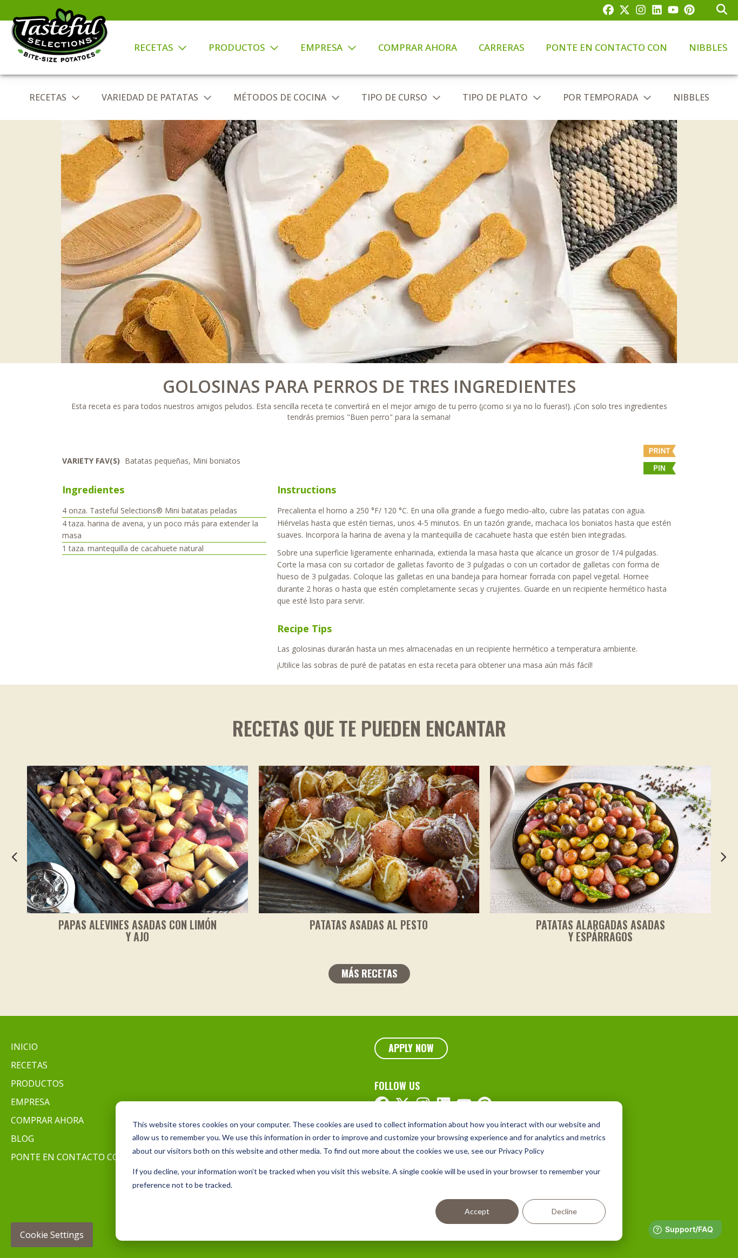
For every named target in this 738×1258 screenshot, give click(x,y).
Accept (477, 1211)
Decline (564, 1211)
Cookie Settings (52, 1235)
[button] (614, 470)
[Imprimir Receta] (614, 453)
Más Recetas (369, 973)
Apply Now (411, 1048)
